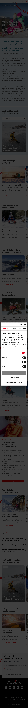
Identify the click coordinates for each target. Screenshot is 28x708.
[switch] (24, 357)
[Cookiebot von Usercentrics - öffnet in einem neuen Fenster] (20, 324)
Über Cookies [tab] (22, 328)
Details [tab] (14, 328)
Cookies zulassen (14, 373)
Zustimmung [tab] (5, 328)
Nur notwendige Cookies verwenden (14, 382)
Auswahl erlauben (14, 377)
